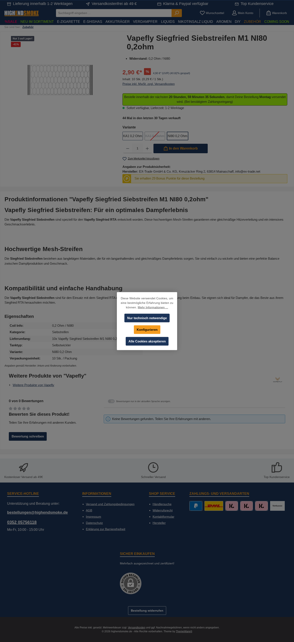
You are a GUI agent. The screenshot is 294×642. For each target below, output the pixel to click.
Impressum (93, 516)
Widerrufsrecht (163, 510)
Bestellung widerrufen (147, 610)
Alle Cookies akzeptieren (147, 341)
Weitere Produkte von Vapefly (33, 385)
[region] (60, 80)
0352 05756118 (22, 522)
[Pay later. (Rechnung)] (261, 506)
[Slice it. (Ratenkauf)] (231, 506)
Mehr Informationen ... (153, 307)
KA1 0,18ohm (155, 137)
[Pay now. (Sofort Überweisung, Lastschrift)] (246, 506)
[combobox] (114, 13)
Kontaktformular (163, 516)
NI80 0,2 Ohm (177, 136)
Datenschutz (94, 523)
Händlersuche (162, 504)
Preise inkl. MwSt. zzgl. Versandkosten (148, 84)
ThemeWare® (184, 631)
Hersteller (159, 523)
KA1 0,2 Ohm (132, 136)
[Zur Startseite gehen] (21, 13)
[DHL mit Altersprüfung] (213, 506)
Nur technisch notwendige (147, 318)
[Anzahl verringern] (127, 148)
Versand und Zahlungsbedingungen (110, 504)
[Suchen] (177, 13)
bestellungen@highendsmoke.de (37, 512)
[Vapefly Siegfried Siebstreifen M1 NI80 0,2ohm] (60, 80)
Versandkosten (136, 627)
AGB (89, 510)
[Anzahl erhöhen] (147, 148)
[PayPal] (195, 506)
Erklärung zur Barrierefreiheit (105, 529)
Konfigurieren (147, 329)
